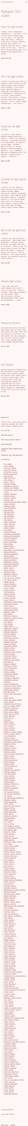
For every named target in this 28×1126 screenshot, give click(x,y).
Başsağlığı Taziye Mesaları (14, 550)
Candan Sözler (9, 582)
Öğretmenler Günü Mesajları (14, 906)
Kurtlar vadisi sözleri (12, 854)
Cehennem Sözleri (10, 586)
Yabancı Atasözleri (11, 1062)
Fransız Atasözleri (11, 684)
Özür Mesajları (9, 930)
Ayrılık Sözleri (10, 540)
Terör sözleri (9, 1022)
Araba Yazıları (9, 504)
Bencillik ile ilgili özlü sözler (13, 232)
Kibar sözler (9, 820)
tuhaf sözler (9, 1026)
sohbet (12, 1125)
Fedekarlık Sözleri (11, 674)
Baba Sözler (8, 544)
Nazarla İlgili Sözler (12, 894)
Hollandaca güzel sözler (13, 742)
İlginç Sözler (9, 764)
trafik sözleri (9, 1024)
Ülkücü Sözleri (9, 1036)
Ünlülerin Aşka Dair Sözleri (14, 1042)
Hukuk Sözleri (9, 746)
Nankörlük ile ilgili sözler (14, 890)
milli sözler (9, 876)
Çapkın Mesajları (10, 584)
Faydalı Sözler (9, 672)
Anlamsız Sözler (10, 498)
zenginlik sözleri (10, 1094)
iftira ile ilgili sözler (12, 76)
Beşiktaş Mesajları (11, 558)
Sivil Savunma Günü (11, 988)
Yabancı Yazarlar (10, 1068)
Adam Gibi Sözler (10, 470)
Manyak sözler (9, 868)
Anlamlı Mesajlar (10, 494)
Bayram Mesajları (10, 552)
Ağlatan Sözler (9, 478)
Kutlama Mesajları (10, 856)
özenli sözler (9, 920)
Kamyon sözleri (9, 808)
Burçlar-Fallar (9, 572)
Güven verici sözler (11, 714)
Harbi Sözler (9, 722)
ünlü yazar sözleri (11, 1040)
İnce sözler (8, 768)
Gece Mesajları (9, 692)
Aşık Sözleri (9, 510)
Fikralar (7, 682)
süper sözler (9, 1004)
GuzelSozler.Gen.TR (7, 2)
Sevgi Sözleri (9, 968)
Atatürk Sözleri (10, 532)
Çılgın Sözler (9, 600)
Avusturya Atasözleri (12, 536)
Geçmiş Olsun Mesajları (12, 694)
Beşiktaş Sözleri (10, 560)
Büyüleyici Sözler (10, 574)
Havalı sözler (9, 730)
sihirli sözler (9, 980)
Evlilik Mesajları (10, 668)
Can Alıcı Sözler (10, 576)
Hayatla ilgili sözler (12, 734)
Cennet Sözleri (9, 590)
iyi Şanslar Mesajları (12, 794)
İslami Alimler (9, 780)
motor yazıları (9, 882)
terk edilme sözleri (11, 1020)
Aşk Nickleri (9, 514)
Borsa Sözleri (9, 570)
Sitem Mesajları (10, 984)
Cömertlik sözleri (10, 604)
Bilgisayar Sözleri (11, 562)
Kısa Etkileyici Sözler (12, 828)
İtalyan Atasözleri (11, 788)
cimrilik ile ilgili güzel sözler (13, 181)
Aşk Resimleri (9, 516)
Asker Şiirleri (9, 524)
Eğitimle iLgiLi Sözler (12, 652)
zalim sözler (9, 1088)
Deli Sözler (8, 614)
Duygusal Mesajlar (10, 642)
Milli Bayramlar (10, 874)
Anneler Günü (9, 500)
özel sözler (8, 918)
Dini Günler (8, 622)
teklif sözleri (9, 1016)
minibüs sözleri (10, 878)
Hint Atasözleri (10, 736)
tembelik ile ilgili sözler (14, 1018)
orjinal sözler (9, 912)
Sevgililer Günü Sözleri (13, 972)
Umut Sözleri (9, 1038)
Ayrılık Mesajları (10, 538)
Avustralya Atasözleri (12, 534)
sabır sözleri (9, 950)
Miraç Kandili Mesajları (13, 880)
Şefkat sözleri (9, 958)
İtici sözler (9, 790)
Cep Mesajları (9, 592)
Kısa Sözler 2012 (10, 830)
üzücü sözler (9, 1050)
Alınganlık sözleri (11, 486)
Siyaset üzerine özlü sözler (14, 990)
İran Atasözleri (10, 774)
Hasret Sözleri (9, 724)
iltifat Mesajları (10, 766)
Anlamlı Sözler (9, 496)
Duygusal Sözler (10, 644)
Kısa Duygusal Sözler (12, 826)
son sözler (8, 1000)
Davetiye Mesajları (11, 610)
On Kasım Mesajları (11, 910)
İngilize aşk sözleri (12, 770)
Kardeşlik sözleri (10, 816)
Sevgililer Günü (10, 970)
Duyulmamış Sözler (10, 646)
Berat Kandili (9, 556)
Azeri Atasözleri (10, 542)
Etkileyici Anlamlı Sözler (11, 439)
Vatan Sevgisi (9, 1056)
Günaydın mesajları (11, 708)
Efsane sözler (9, 650)
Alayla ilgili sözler (11, 281)
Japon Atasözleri (10, 802)
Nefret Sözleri (9, 898)
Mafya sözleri (9, 862)
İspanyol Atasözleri (11, 784)
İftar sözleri (9, 756)
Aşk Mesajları (9, 512)
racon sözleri (9, 932)
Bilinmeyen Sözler (10, 566)
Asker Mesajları (10, 522)
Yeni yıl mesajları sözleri (14, 1080)
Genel (6, 696)
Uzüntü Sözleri (9, 1054)
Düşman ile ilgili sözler (10, 128)
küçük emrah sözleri (11, 846)
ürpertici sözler (10, 1048)
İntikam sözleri (10, 772)
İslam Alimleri (9, 778)
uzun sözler (8, 1052)
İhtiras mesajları (10, 760)
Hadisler (7, 720)
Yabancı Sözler (9, 1066)
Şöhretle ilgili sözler (12, 998)
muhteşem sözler (10, 886)
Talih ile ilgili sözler (13, 1008)
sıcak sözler (9, 992)
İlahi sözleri (9, 762)
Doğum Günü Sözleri (11, 628)
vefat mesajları (10, 1060)
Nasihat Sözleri (10, 892)
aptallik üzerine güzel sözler (15, 502)
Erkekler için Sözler (12, 660)
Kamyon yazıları (10, 810)
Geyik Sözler (9, 698)
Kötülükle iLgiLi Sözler (13, 842)
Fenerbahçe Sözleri (11, 680)
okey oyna (4, 1125)
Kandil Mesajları (10, 812)
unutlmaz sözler (10, 1044)
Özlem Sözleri (9, 926)
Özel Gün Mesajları (11, 914)
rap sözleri (8, 938)
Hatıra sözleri (9, 728)
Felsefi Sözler (9, 676)
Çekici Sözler (9, 588)
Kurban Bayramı (9, 850)
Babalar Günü (9, 546)
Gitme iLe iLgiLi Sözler (13, 700)
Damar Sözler (9, 606)
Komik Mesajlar (9, 834)
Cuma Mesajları (6, 444)
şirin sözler (9, 982)
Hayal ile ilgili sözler (13, 732)
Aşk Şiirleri (9, 518)
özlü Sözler (8, 928)
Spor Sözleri (9, 1002)
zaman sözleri (9, 1090)
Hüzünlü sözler (9, 750)
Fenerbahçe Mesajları (12, 678)
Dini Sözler (8, 624)
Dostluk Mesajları (10, 632)
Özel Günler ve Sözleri (12, 916)
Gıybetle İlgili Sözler (12, 704)
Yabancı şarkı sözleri (12, 1064)
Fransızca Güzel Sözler (12, 686)
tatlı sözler (9, 1012)
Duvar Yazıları (9, 640)
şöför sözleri (9, 996)
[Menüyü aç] (26, 2)
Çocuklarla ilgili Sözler (13, 602)
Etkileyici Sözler (10, 666)
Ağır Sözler (8, 476)
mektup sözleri (9, 870)
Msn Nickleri (9, 884)
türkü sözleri (9, 1030)
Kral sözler (8, 844)
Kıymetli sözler (10, 832)
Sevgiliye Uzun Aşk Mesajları (12, 455)
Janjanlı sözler (10, 800)
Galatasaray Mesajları (12, 688)
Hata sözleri (9, 726)
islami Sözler (9, 782)
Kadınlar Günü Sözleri (12, 806)
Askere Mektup (9, 528)
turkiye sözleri (10, 1028)
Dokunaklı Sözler (10, 630)
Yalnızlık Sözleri (10, 1074)
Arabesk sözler (9, 506)
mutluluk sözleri (10, 888)
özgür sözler (9, 922)
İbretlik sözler (10, 752)
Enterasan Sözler (10, 656)
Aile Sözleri (9, 480)
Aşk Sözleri (8, 520)
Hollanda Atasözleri (11, 740)
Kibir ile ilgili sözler (12, 26)
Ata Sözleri (8, 530)
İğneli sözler (9, 758)
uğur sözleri (9, 1034)
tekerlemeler (9, 1014)
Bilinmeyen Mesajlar (11, 564)
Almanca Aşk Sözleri (11, 488)
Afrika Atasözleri (10, 474)
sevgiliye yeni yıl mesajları (15, 976)
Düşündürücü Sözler (11, 638)
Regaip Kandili (9, 940)
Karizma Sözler (9, 818)
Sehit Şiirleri (9, 960)
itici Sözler (7, 364)
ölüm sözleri (9, 908)
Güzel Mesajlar (9, 716)
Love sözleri (9, 860)
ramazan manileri (10, 936)
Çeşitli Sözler (9, 594)
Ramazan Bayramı (10, 934)
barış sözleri (9, 548)
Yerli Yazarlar (9, 1082)
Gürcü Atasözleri (10, 710)
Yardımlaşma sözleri (11, 1076)
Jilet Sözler (9, 804)
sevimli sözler (9, 978)
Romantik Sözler (7, 435)
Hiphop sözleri (9, 738)
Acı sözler (8, 464)
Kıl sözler (8, 822)
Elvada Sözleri (9, 654)
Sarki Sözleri (9, 954)
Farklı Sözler (9, 670)
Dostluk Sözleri (10, 634)
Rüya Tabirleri (9, 948)
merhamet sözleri (10, 872)
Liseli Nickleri (10, 858)
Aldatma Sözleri (10, 323)
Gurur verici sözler (11, 712)
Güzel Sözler (9, 718)
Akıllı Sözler (9, 482)
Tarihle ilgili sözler (12, 1010)
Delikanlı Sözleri (10, 616)
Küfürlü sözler (9, 848)
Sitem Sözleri (9, 986)
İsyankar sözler (10, 786)
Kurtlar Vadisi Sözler (12, 852)
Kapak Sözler (9, 814)
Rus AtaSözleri (9, 946)
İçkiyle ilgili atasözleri (14, 754)
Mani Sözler (8, 866)
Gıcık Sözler (9, 702)
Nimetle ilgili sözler (12, 902)
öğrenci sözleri (10, 904)
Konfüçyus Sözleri (10, 838)
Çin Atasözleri (9, 596)
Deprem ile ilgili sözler (13, 618)
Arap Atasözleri (10, 508)
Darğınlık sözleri (10, 608)
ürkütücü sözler (10, 1046)
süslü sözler (9, 1006)
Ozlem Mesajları (10, 924)
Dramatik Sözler (10, 636)
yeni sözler (8, 1078)
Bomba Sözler (9, 568)
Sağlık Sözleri (9, 952)
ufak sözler (8, 1032)
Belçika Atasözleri (11, 554)
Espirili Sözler (10, 664)
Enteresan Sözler (10, 658)
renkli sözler (9, 942)
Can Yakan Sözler (10, 580)
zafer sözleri (9, 1086)
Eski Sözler (8, 662)
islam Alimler (9, 776)
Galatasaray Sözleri (11, 690)
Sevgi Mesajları (10, 966)
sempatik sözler (10, 962)
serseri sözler (9, 964)
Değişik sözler (9, 612)
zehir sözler (9, 1092)
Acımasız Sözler (10, 468)
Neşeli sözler (9, 900)
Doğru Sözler (9, 626)
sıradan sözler (9, 994)
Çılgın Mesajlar (10, 598)
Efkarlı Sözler (9, 648)
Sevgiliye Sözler (10, 974)
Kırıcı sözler (9, 824)
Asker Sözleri (9, 526)
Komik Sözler (9, 836)
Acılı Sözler (9, 466)
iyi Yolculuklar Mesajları (14, 798)
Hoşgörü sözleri (10, 744)
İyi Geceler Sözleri (11, 792)
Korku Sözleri (9, 840)
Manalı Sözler (9, 864)
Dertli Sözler (9, 620)
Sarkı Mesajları (10, 956)
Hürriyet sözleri (10, 748)
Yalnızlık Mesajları (11, 1072)
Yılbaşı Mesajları (10, 1084)
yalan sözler (9, 1070)
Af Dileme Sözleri (10, 472)
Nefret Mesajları (10, 896)
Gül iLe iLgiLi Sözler (12, 706)
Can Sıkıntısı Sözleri (12, 578)
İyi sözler (8, 796)
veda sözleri (9, 1058)
